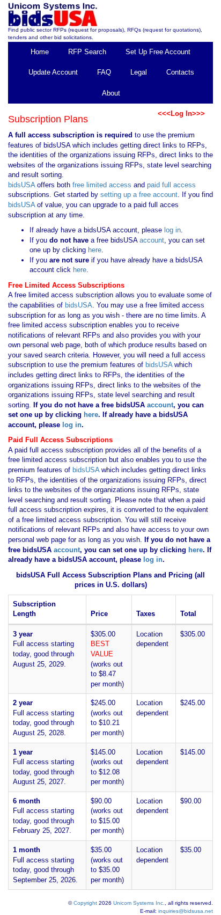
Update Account (53, 72)
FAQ (104, 72)
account (150, 240)
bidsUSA (21, 185)
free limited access (101, 185)
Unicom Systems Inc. (139, 903)
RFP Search (87, 52)
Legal (138, 72)
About (111, 93)
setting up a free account (139, 195)
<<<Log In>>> (181, 113)
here (94, 250)
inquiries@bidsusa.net (185, 911)
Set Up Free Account (158, 52)
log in (172, 230)
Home (40, 52)
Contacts (180, 72)
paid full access (171, 185)
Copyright (85, 903)
